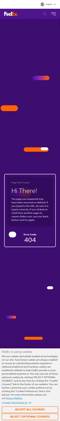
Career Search (44, 14)
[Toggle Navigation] (53, 13)
